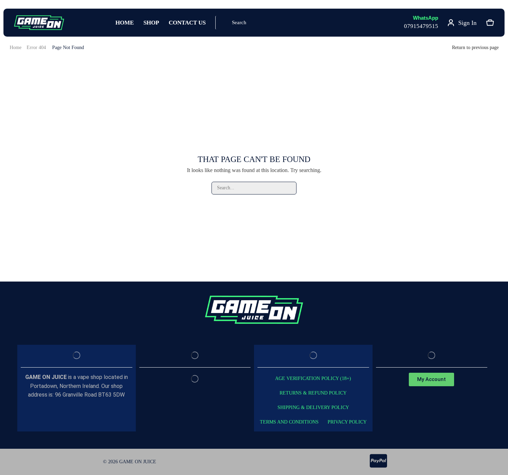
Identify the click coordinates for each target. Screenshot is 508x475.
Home (15, 47)
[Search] (290, 188)
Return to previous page (475, 47)
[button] (235, 22)
